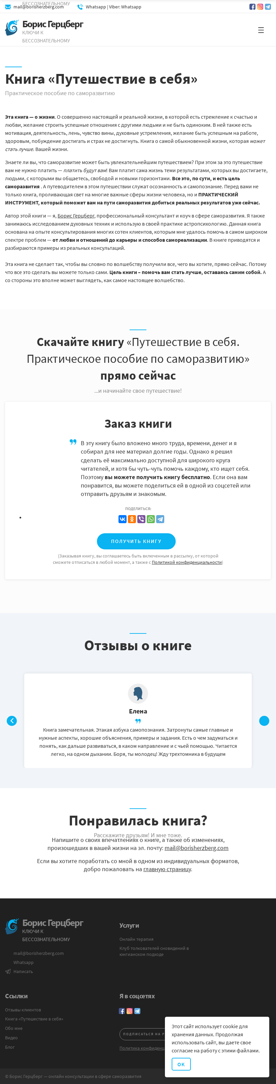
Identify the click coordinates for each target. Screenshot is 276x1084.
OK (181, 1064)
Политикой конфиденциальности (187, 562)
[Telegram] (160, 519)
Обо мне (14, 1028)
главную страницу (167, 869)
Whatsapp (23, 962)
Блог (10, 1047)
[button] (261, 30)
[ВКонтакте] (122, 519)
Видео (11, 1038)
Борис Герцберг (76, 215)
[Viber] (141, 519)
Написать (23, 971)
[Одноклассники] (132, 519)
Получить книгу (136, 541)
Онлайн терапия (136, 939)
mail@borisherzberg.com (197, 848)
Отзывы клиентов (23, 1010)
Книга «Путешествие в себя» (34, 1019)
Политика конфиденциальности (152, 1048)
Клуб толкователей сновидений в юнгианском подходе (154, 951)
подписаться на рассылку (153, 1034)
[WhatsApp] (151, 519)
